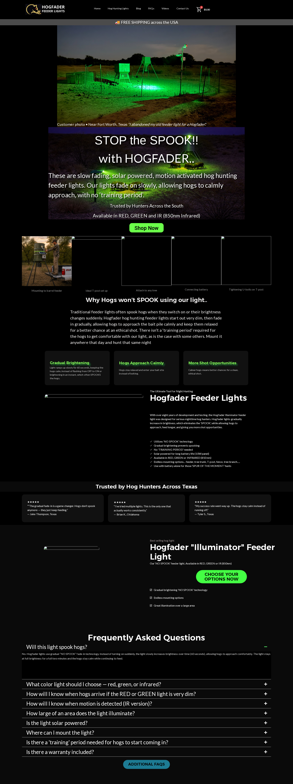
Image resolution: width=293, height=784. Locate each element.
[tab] (146, 646)
